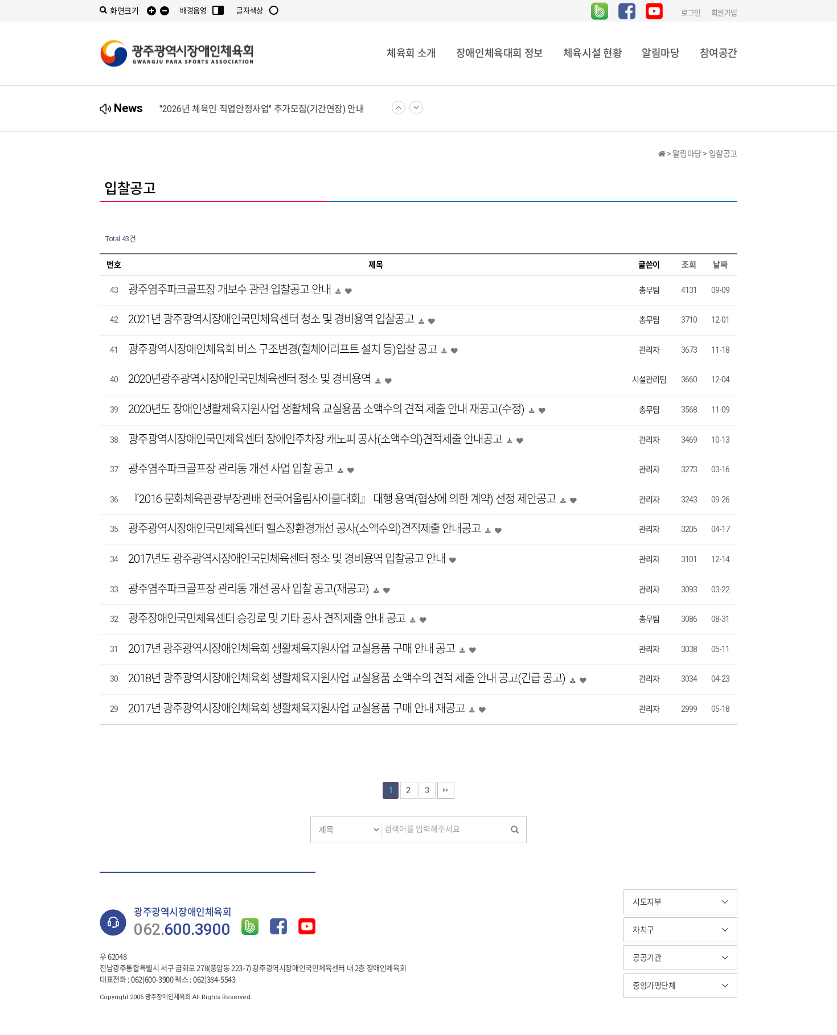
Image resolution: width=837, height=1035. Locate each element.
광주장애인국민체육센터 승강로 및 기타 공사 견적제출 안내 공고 (268, 618)
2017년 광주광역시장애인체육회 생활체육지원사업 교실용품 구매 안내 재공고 (297, 708)
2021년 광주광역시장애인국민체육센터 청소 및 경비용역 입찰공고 (272, 319)
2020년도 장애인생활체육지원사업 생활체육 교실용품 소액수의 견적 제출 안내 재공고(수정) (327, 409)
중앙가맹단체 (654, 985)
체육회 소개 (411, 53)
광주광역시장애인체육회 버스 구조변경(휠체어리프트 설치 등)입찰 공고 (283, 349)
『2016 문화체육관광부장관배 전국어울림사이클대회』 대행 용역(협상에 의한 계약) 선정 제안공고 (343, 499)
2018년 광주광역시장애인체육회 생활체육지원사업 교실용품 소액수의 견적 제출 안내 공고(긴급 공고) (348, 678)
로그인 (691, 12)
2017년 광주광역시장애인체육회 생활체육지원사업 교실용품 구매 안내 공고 (292, 648)
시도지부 (647, 901)
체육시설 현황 (592, 53)
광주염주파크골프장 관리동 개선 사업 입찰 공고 (231, 469)
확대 (151, 11)
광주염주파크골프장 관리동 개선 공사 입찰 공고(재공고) (249, 589)
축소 (164, 11)
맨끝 (445, 790)
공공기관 (647, 957)
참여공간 (718, 53)
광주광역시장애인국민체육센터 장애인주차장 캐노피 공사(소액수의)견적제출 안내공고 (316, 439)
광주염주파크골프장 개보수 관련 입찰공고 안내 (230, 289)
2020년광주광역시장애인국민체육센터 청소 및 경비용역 (250, 379)
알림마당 (660, 53)
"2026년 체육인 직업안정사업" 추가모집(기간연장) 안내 (261, 109)
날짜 (720, 264)
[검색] (514, 830)
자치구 (643, 929)
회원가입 (724, 12)
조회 (689, 264)
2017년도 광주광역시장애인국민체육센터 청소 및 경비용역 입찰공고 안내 (288, 559)
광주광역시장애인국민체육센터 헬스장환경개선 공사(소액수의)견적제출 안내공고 (305, 528)
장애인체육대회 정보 (499, 53)
